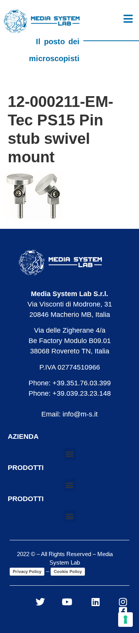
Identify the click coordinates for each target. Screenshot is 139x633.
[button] (69, 454)
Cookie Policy (68, 571)
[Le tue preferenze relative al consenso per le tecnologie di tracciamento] (125, 619)
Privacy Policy (27, 571)
